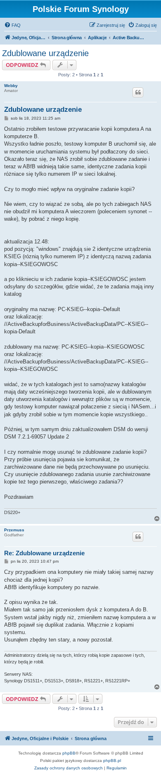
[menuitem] (12, 25)
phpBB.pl (112, 760)
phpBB (69, 753)
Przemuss (14, 530)
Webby (11, 85)
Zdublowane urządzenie (45, 53)
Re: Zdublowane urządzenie (44, 553)
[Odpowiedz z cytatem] (138, 92)
